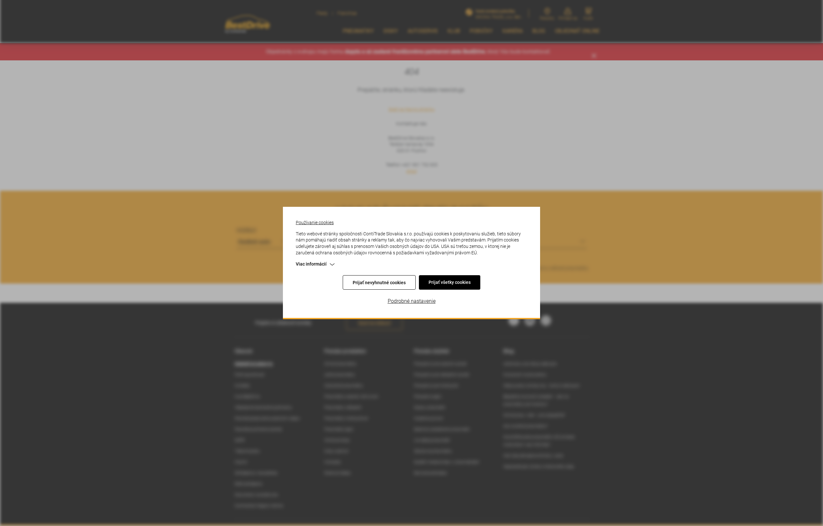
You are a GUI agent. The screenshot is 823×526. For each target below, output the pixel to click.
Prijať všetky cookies (450, 282)
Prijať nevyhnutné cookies (379, 282)
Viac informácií (311, 264)
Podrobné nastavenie (412, 301)
